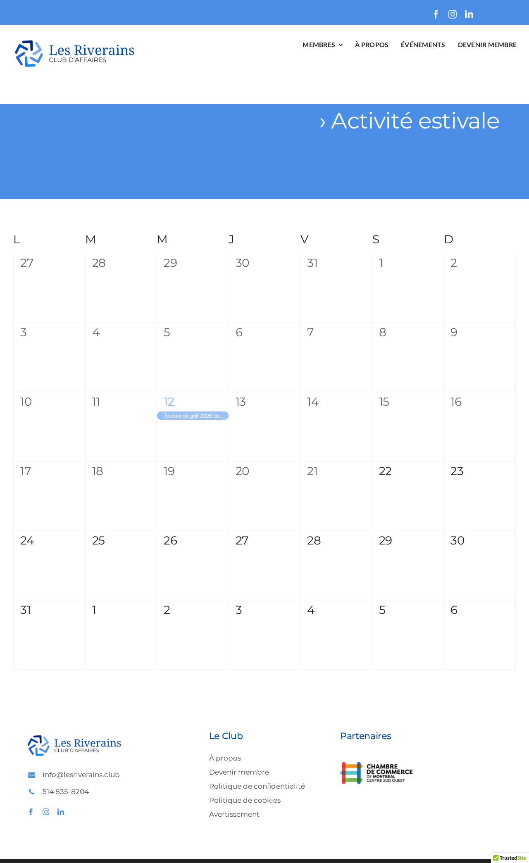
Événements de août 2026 (171, 120)
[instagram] (452, 14)
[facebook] (436, 14)
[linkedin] (469, 14)
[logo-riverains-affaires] (74, 40)
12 (169, 402)
